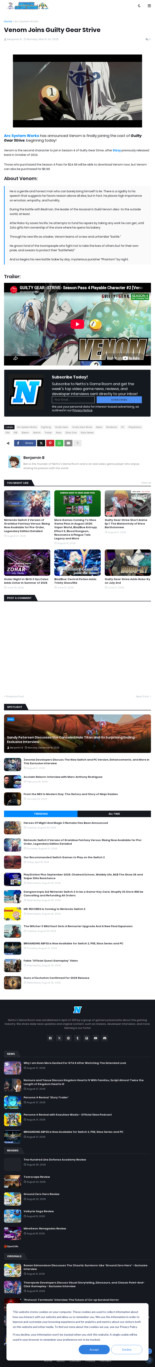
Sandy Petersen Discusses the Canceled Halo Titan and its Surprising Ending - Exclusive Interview (72, 739)
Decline (127, 1349)
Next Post (142, 696)
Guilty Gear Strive (82, 427)
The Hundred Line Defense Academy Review (55, 1160)
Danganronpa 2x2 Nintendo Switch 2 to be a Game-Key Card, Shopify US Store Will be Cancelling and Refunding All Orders (83, 893)
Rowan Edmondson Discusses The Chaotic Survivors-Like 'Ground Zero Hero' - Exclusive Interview (86, 1267)
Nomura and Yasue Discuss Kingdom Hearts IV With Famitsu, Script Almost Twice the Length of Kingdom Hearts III (84, 1082)
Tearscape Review (37, 1177)
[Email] (68, 443)
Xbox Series (87, 432)
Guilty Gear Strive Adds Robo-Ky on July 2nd (127, 581)
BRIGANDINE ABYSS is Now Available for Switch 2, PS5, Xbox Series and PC (73, 943)
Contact (75, 1361)
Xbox (58, 432)
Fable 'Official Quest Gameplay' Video (51, 961)
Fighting (46, 427)
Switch (37, 432)
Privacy (90, 1361)
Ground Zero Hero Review (41, 1194)
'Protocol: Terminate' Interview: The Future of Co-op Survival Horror (71, 1300)
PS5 (15, 432)
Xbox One (71, 432)
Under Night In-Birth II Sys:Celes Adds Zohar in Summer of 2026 (26, 581)
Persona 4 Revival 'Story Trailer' (46, 1097)
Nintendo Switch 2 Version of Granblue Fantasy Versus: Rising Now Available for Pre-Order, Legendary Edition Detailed (27, 525)
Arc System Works (26, 21)
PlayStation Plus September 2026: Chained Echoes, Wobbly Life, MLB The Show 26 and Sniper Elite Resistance (83, 876)
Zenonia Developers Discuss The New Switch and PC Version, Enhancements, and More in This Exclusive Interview (86, 761)
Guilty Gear (61, 427)
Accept (94, 1349)
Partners (105, 1361)
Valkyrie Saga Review (39, 1211)
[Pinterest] (50, 443)
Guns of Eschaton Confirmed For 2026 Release (56, 978)
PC (122, 427)
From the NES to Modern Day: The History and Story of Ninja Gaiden (71, 794)
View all (146, 482)
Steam (25, 432)
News (99, 427)
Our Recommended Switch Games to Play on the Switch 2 (64, 857)
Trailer (48, 432)
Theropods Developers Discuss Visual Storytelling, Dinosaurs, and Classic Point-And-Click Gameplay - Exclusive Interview (84, 1284)
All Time (114, 814)
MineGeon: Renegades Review (45, 1228)
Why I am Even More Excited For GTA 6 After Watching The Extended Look (75, 1063)
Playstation (135, 427)
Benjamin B (33, 457)
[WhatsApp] (59, 443)
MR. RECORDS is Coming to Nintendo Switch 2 (54, 909)
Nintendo (111, 427)
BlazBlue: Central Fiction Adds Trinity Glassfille (75, 581)
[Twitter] (41, 443)
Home (8, 21)
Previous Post (15, 696)
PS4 (7, 432)
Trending (41, 814)
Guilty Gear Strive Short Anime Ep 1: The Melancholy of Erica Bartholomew (126, 523)
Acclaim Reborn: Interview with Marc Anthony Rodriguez (63, 777)
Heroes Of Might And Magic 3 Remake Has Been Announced (66, 823)
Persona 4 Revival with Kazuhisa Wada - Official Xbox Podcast (68, 1115)
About (61, 1361)
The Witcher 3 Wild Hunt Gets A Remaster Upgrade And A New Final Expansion (78, 926)
